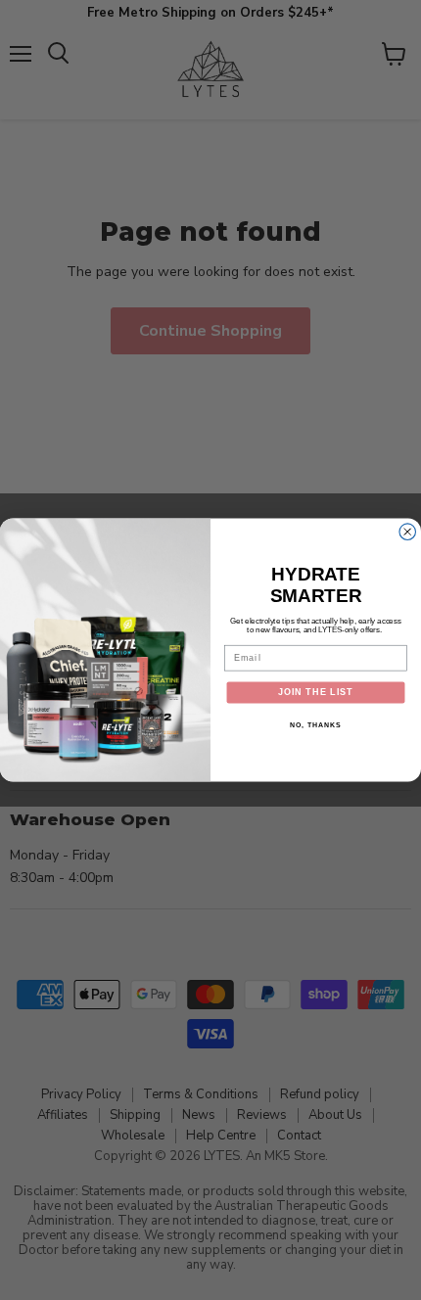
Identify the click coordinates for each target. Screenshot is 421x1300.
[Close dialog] (407, 532)
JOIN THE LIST (315, 692)
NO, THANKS (315, 725)
